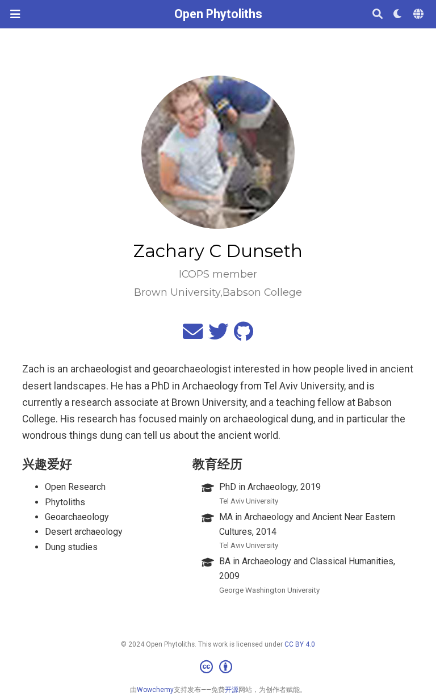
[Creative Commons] (218, 667)
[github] (243, 335)
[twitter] (218, 335)
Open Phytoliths (218, 14)
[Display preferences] (398, 14)
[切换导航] (15, 14)
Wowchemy (155, 690)
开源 (231, 690)
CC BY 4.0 (299, 644)
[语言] (419, 14)
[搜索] (377, 14)
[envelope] (193, 335)
